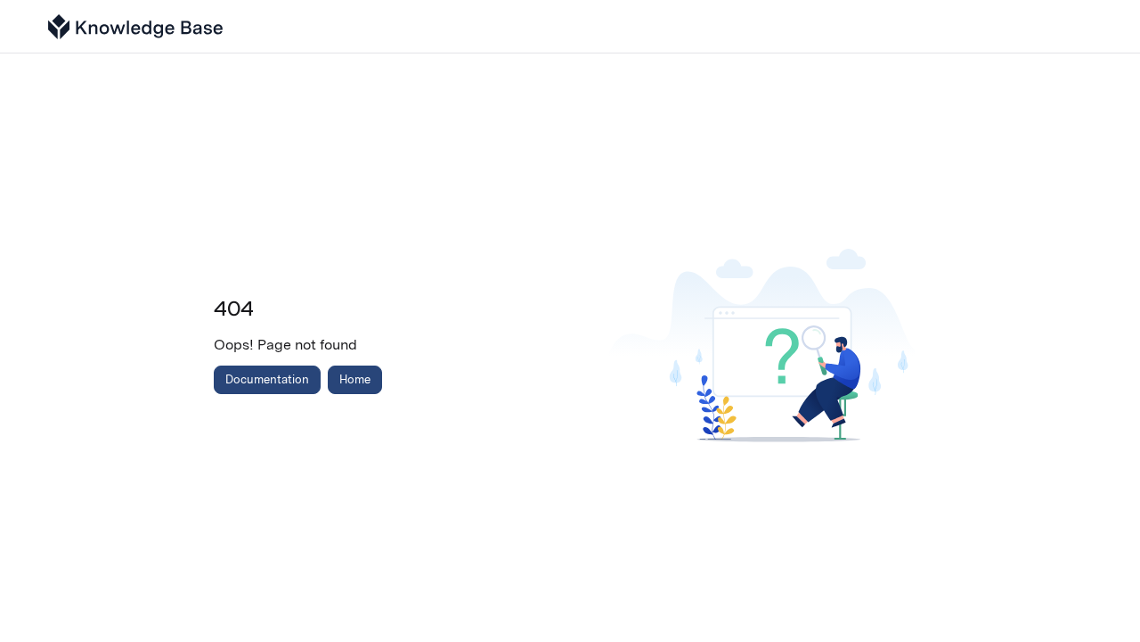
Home (354, 379)
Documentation (267, 379)
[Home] (135, 26)
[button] (1100, 597)
